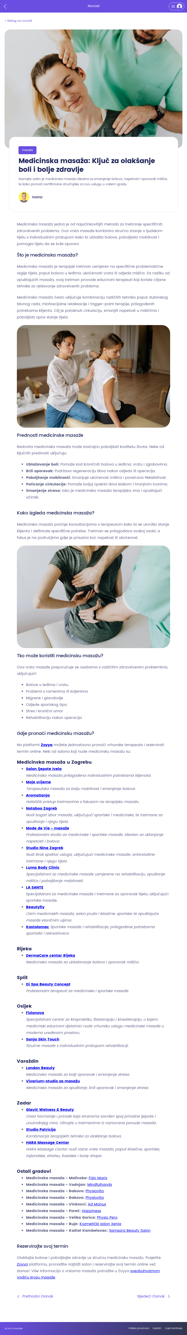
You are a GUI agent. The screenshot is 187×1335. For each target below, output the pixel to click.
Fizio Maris (98, 1178)
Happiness (91, 1211)
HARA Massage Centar (47, 1143)
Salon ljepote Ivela (44, 769)
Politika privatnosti (139, 1328)
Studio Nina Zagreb (44, 848)
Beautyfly (35, 907)
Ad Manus (97, 1204)
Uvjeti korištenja (173, 1328)
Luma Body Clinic (43, 868)
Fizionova (35, 1013)
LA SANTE (34, 887)
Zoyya (46, 745)
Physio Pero (107, 1218)
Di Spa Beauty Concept (48, 984)
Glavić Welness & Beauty (50, 1110)
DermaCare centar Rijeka (50, 956)
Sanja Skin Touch (42, 1039)
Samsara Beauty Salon (130, 1231)
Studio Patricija (41, 1130)
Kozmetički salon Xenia (100, 1224)
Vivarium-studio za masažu (53, 1081)
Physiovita (95, 1191)
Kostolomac (37, 927)
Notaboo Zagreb (41, 808)
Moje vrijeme (38, 782)
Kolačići (157, 1328)
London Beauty (40, 1068)
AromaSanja (38, 795)
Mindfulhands (99, 1185)
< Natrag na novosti (18, 21)
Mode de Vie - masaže (47, 828)
